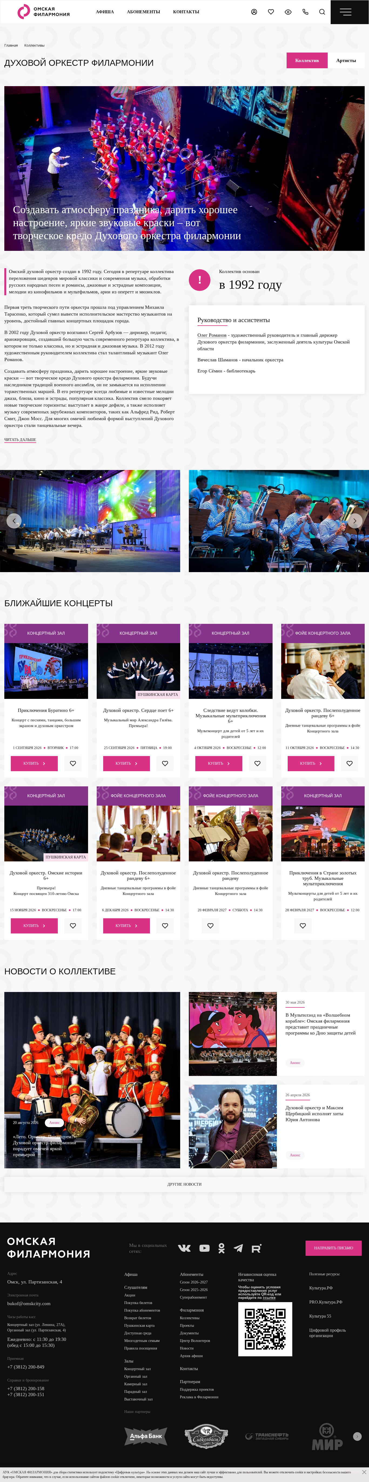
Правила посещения (140, 1348)
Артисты (346, 60)
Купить (31, 763)
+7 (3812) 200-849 (25, 1367)
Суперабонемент (193, 1297)
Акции (129, 1295)
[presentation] (14, 520)
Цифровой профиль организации (327, 1333)
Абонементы (143, 11)
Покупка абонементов (142, 1310)
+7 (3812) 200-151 (25, 1394)
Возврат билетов (137, 1318)
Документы (189, 1333)
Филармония (192, 1310)
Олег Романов (212, 335)
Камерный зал (135, 1384)
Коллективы (189, 1318)
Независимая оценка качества (257, 1277)
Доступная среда (137, 1333)
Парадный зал (135, 1392)
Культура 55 (320, 1316)
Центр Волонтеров (195, 1341)
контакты (186, 11)
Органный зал (135, 1376)
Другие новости (184, 1184)
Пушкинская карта (139, 1326)
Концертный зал (137, 1369)
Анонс (54, 1123)
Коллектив (307, 60)
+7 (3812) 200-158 (25, 1388)
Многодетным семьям (142, 1341)
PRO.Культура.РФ (326, 1302)
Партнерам (190, 1381)
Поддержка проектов (197, 1389)
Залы (128, 1361)
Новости (187, 1348)
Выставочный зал (138, 1399)
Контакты (189, 1368)
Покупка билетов (138, 1303)
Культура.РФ (321, 1288)
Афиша (105, 11)
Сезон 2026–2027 (194, 1282)
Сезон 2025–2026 (194, 1290)
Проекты (187, 1326)
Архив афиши (191, 1356)
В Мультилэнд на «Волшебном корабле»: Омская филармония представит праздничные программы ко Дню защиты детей (321, 1024)
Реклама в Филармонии (199, 1397)
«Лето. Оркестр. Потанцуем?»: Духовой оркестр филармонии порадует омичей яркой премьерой (45, 1145)
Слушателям (135, 1287)
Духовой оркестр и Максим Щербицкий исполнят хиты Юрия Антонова (314, 1113)
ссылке (269, 1298)
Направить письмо (333, 1248)
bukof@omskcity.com (29, 1303)
